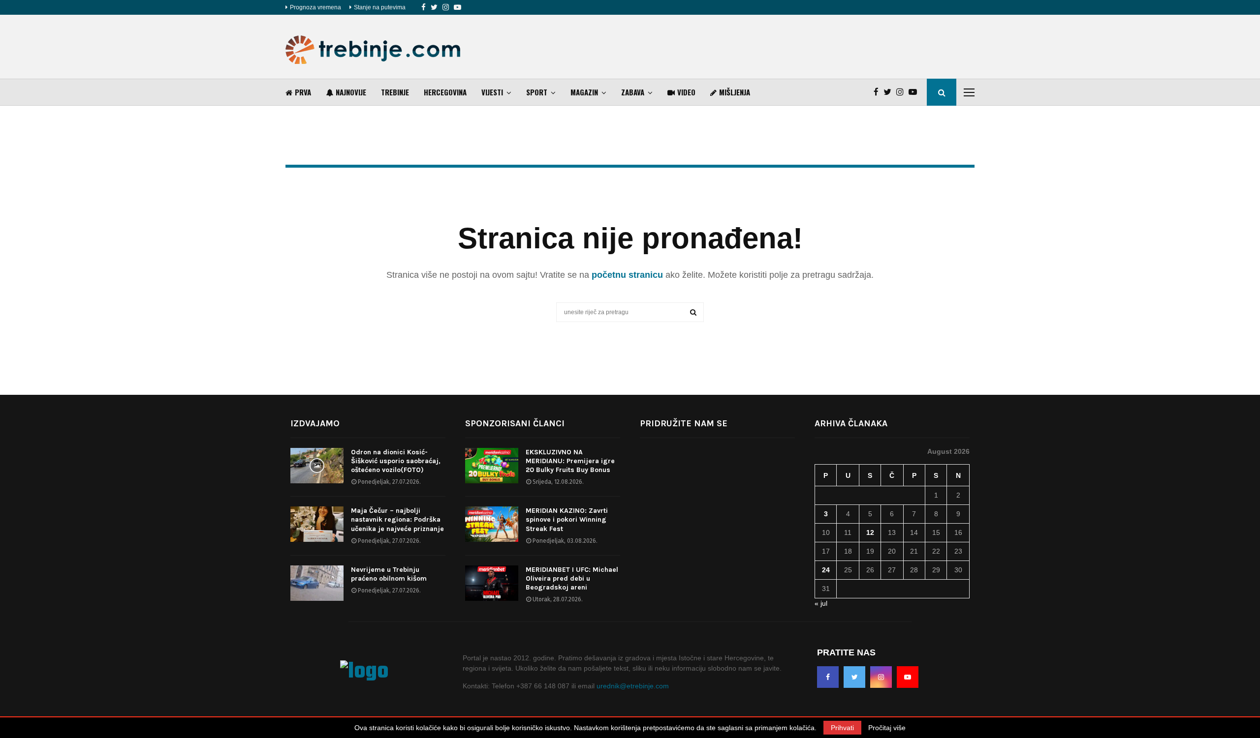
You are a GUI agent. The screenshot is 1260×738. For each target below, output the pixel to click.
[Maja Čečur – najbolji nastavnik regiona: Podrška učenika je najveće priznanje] (317, 524)
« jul (821, 603)
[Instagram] (445, 7)
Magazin (584, 92)
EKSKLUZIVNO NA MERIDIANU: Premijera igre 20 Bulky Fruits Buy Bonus (570, 461)
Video (686, 92)
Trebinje (395, 92)
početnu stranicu (627, 275)
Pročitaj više (887, 727)
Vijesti (492, 92)
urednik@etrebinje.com (633, 686)
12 (870, 532)
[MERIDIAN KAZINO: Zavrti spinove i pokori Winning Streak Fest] (491, 524)
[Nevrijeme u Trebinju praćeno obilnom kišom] (317, 583)
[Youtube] (457, 7)
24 (826, 570)
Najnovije (351, 92)
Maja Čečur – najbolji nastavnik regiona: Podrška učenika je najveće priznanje (397, 519)
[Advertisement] (795, 47)
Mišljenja (734, 92)
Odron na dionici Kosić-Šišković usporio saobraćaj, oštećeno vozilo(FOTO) (396, 461)
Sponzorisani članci (515, 423)
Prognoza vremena (315, 7)
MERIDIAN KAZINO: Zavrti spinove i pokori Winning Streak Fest (567, 519)
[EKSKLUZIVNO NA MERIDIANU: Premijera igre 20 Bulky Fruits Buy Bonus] (491, 465)
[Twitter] (434, 7)
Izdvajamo (315, 423)
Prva (303, 92)
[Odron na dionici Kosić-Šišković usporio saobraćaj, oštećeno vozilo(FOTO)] (317, 465)
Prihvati (842, 728)
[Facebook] (423, 7)
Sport (536, 92)
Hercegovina (445, 92)
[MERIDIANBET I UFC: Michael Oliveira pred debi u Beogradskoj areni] (491, 583)
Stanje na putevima (380, 7)
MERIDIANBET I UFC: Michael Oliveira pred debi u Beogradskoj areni (572, 578)
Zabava (632, 92)
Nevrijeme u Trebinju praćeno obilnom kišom (389, 574)
